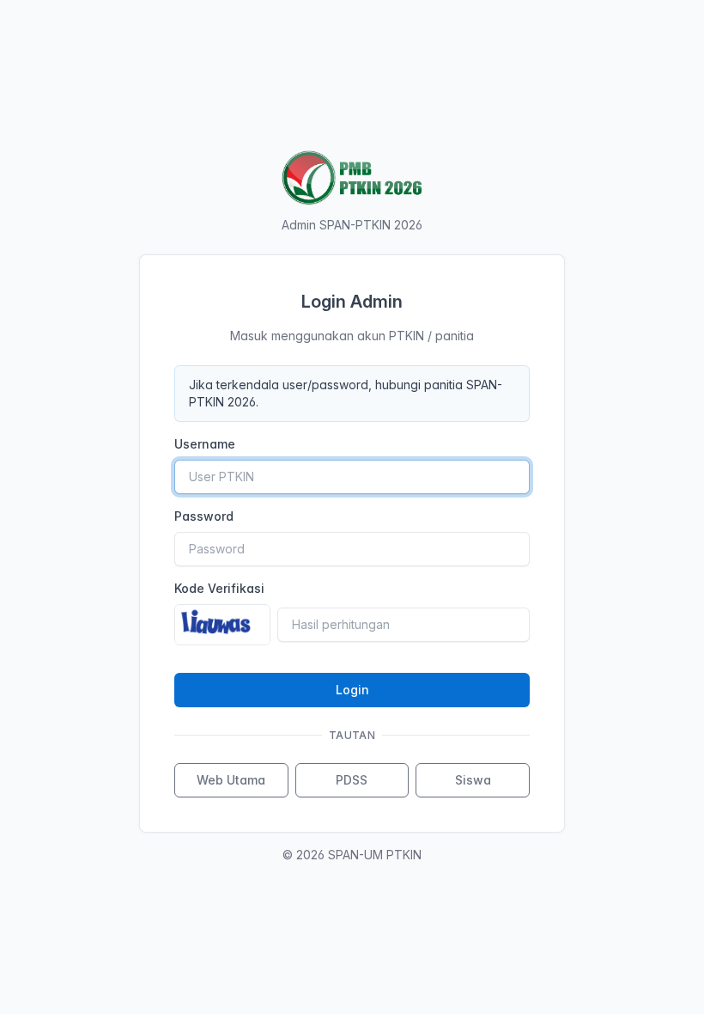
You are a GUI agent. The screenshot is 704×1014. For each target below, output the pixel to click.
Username (204, 444)
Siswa (473, 780)
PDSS (351, 780)
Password (204, 516)
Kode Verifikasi (219, 588)
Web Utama (231, 780)
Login (352, 689)
